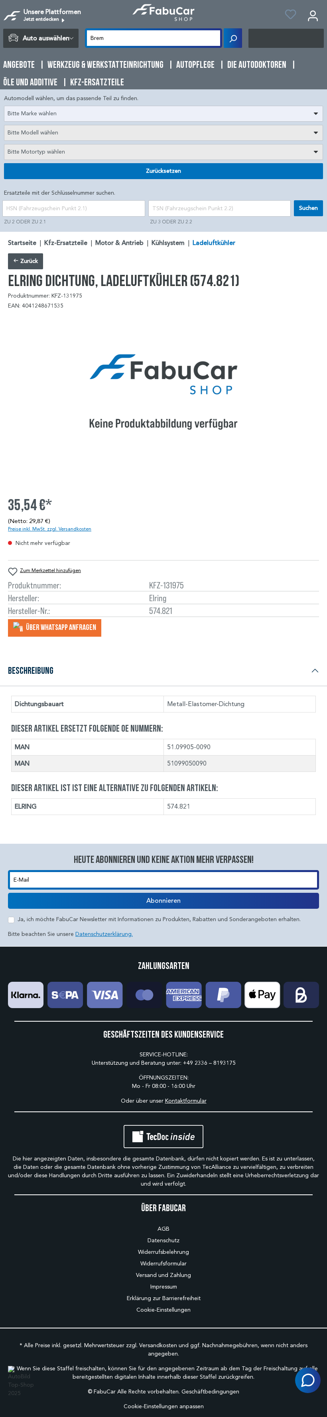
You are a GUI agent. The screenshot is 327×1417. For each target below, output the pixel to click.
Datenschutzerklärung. (104, 934)
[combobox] (163, 114)
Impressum (163, 1286)
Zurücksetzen (163, 171)
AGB (163, 1229)
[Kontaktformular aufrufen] (308, 1380)
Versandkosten (158, 1345)
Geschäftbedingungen (210, 1391)
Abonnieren (163, 901)
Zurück (28, 261)
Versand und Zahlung (163, 1275)
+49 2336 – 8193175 (209, 1063)
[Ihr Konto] (313, 15)
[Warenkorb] (286, 38)
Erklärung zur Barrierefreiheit (164, 1298)
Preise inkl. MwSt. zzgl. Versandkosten (49, 529)
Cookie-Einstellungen (163, 1309)
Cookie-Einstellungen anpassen (164, 1406)
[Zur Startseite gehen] (163, 12)
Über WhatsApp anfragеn (60, 627)
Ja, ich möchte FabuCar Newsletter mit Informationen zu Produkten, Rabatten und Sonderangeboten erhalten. (159, 919)
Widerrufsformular (163, 1263)
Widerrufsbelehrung (163, 1252)
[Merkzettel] (290, 15)
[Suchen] (233, 38)
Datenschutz (163, 1240)
